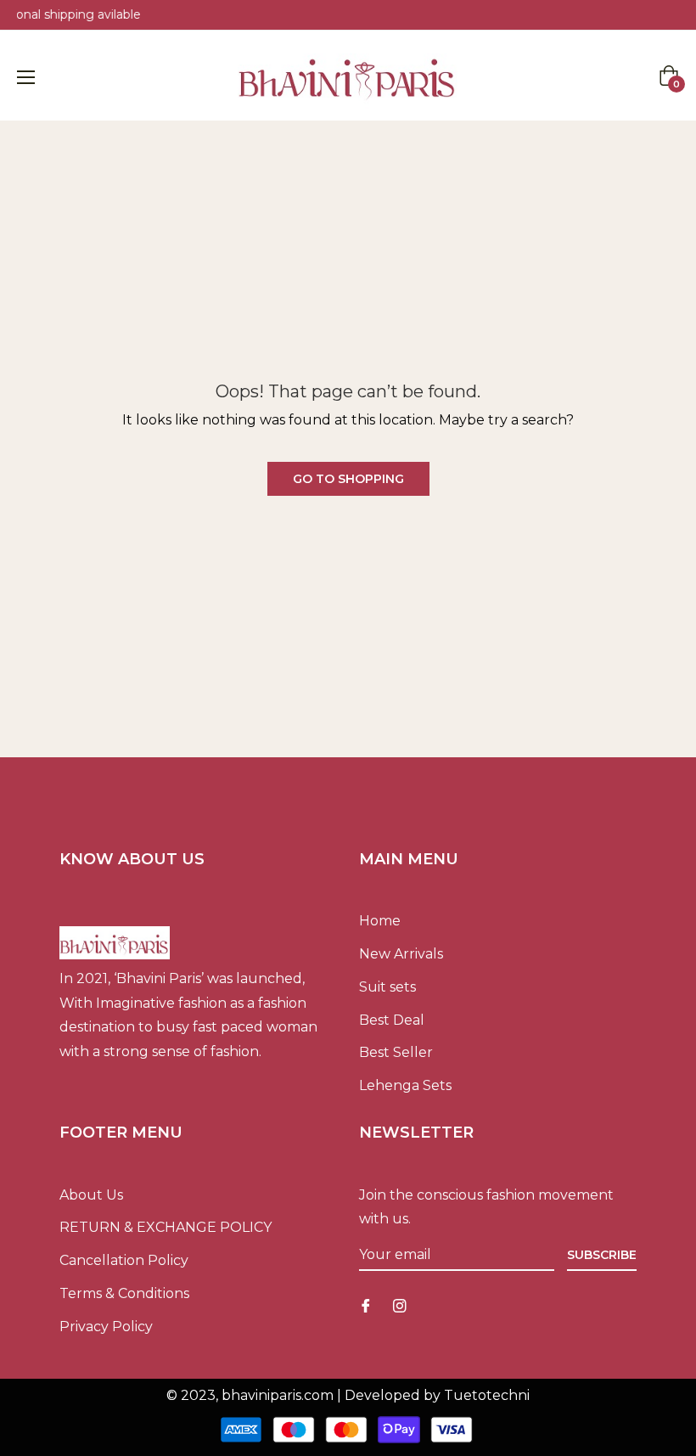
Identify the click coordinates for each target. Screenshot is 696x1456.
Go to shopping (348, 478)
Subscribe (602, 1254)
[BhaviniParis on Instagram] (400, 1305)
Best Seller (396, 1052)
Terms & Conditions (124, 1293)
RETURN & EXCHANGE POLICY (165, 1227)
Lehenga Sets (405, 1085)
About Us (91, 1195)
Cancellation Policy (123, 1260)
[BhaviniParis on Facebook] (366, 1305)
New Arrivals (401, 954)
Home (380, 921)
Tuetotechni (487, 1395)
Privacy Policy (106, 1326)
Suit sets (387, 987)
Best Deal (391, 1020)
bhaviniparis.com (278, 1395)
